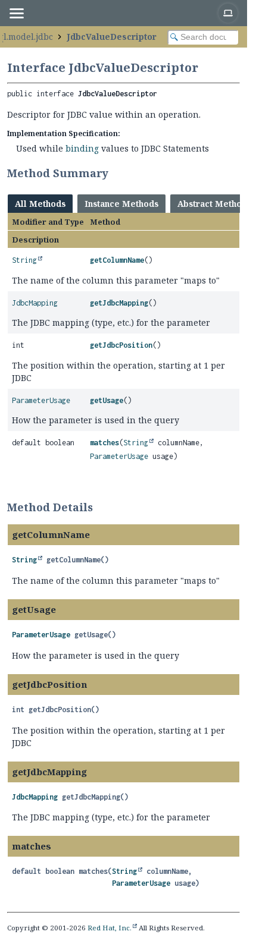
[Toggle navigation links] (16, 13)
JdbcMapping (35, 302)
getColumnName (117, 260)
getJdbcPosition (121, 345)
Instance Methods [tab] (121, 203)
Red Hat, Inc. (110, 927)
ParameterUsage (41, 400)
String (24, 260)
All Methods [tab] (40, 203)
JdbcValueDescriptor (112, 36)
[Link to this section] (116, 173)
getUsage (106, 400)
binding (82, 148)
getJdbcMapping (119, 302)
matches (104, 442)
